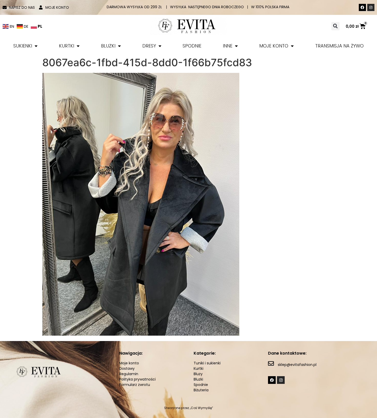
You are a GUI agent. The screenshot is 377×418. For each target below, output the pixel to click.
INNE (227, 46)
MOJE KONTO (273, 46)
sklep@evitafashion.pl (297, 364)
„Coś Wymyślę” (201, 408)
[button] (335, 26)
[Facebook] (362, 7)
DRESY (149, 46)
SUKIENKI (22, 46)
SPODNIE (192, 46)
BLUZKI (108, 46)
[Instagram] (370, 7)
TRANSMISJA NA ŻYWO (339, 46)
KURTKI (66, 46)
